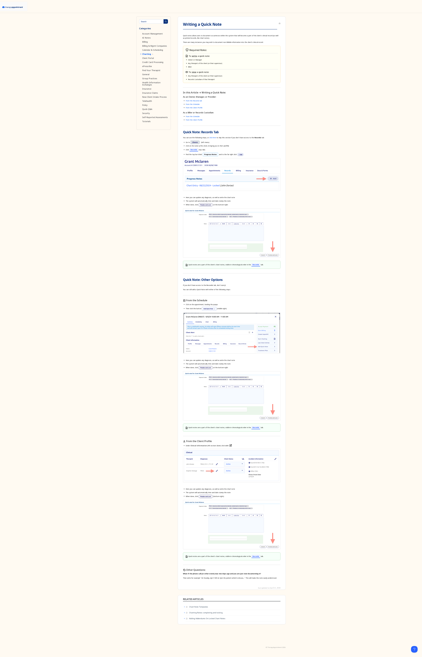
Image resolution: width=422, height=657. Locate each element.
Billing (145, 41)
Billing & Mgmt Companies (154, 46)
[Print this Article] (279, 23)
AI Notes (146, 37)
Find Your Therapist (151, 70)
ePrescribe (147, 66)
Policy (144, 105)
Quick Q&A (147, 109)
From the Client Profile (194, 108)
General (145, 74)
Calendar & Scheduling (152, 50)
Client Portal (148, 58)
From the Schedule (193, 104)
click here (212, 138)
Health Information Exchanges (151, 83)
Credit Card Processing (152, 62)
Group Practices (149, 78)
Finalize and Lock (205, 205)
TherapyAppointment (274, 647)
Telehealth (147, 101)
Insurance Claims (150, 93)
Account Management (152, 33)
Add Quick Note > (209, 309)
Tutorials (146, 121)
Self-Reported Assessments (155, 117)
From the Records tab (194, 101)
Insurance (146, 88)
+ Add (240, 155)
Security (146, 113)
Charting (146, 54)
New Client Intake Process (154, 97)
